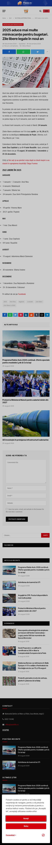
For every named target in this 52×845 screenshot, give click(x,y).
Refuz (26, 826)
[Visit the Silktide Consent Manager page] (43, 835)
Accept (26, 818)
